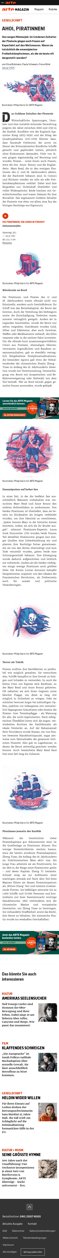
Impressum (8, 1244)
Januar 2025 (8, 68)
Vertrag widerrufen (32, 1252)
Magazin (39, 9)
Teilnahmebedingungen (35, 1237)
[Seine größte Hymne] (47, 1169)
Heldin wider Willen (21, 1097)
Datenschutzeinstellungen (42, 1231)
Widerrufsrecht (10, 1237)
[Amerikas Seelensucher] (47, 1012)
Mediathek (7, 243)
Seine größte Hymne (21, 1154)
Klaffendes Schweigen (23, 1047)
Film (5, 1043)
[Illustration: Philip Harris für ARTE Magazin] (29, 264)
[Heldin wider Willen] (47, 1112)
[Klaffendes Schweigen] (47, 1062)
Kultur (7, 994)
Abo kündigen (10, 1251)
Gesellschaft (12, 20)
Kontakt (32, 1224)
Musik (19, 1150)
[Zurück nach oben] (29, 1207)
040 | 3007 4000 (30, 1216)
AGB (4, 1231)
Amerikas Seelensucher (24, 998)
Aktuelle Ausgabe (12, 1224)
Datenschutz (18, 1231)
